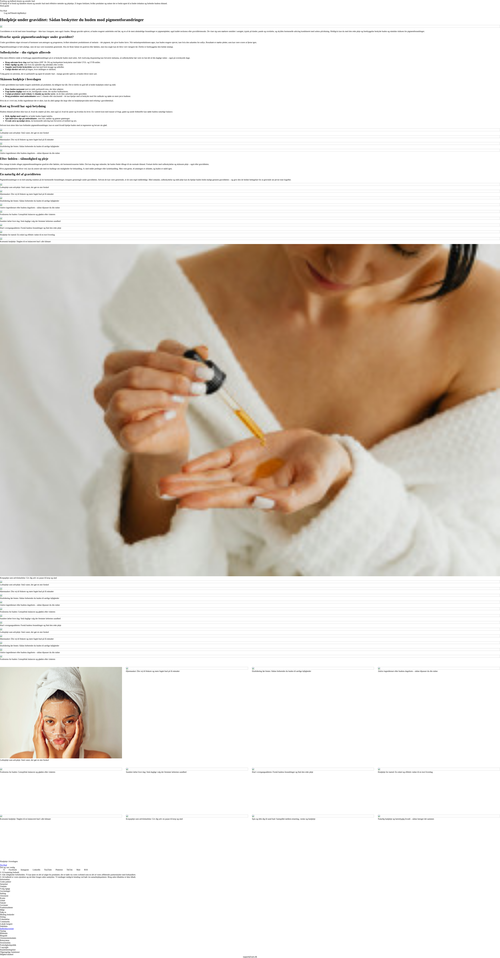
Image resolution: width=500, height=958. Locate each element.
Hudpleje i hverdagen (9, 861)
